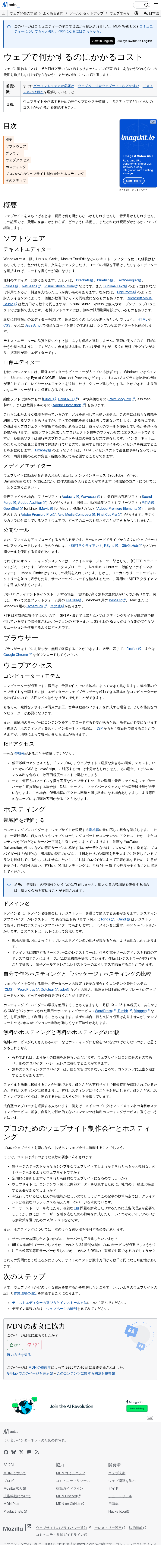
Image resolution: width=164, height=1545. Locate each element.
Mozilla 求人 (12, 1488)
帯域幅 (19, 753)
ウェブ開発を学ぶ (122, 1481)
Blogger (140, 1011)
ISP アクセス (18, 744)
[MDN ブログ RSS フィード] (36, 1452)
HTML (142, 319)
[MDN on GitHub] (6, 1452)
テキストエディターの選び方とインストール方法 (49, 1302)
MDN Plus (11, 1504)
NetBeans (29, 286)
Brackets (83, 280)
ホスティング (16, 167)
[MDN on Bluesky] (13, 1452)
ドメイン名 (16, 903)
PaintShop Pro (119, 399)
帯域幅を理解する (24, 820)
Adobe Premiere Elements (117, 508)
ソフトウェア (16, 146)
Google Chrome (15, 654)
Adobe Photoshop (67, 405)
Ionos (105, 919)
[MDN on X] (21, 1452)
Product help (13, 1511)
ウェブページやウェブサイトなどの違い (108, 86)
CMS (8, 989)
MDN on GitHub (68, 1504)
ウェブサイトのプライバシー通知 (61, 1528)
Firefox (132, 649)
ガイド (113, 1488)
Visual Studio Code (59, 286)
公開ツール (16, 530)
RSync (109, 545)
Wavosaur (89, 496)
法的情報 (136, 1528)
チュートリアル (120, 1496)
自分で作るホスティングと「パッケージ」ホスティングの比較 (77, 974)
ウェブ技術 (116, 1473)
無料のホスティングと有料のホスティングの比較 (61, 1032)
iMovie (44, 508)
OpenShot (11, 508)
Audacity (68, 496)
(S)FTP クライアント (85, 545)
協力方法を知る (19, 1354)
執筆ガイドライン (69, 1488)
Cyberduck (34, 606)
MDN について (14, 1473)
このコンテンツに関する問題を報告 (84, 1373)
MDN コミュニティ (70, 1473)
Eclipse (9, 286)
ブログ (8, 1481)
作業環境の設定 (26, 1293)
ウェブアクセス (17, 160)
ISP (100, 728)
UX (76, 1208)
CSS (6, 325)
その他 (55, 606)
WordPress (26, 989)
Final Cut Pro (107, 514)
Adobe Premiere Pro (36, 514)
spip (63, 989)
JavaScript (33, 325)
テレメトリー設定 (108, 1528)
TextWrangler (127, 280)
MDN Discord (66, 1496)
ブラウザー (14, 153)
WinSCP (115, 600)
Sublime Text (113, 286)
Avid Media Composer (74, 514)
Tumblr (122, 1011)
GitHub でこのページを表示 (28, 1373)
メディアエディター (27, 465)
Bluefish (103, 280)
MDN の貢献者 (39, 1367)
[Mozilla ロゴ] (17, 1527)
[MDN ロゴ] (12, 1431)
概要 (9, 139)
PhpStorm (125, 292)
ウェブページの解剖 (61, 1308)
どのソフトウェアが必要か (53, 86)
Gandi (121, 919)
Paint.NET (66, 399)
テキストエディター (27, 249)
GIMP (48, 399)
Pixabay (41, 450)
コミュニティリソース (73, 1481)
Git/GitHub (130, 545)
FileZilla (72, 600)
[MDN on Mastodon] (29, 1452)
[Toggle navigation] (156, 5)
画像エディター (21, 362)
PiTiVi (146, 502)
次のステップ (16, 180)
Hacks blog (117, 1511)
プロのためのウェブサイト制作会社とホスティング (45, 173)
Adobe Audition (30, 502)
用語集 (113, 1504)
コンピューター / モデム (32, 676)
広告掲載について (17, 1496)
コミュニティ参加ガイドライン (60, 1534)
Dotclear (47, 989)
